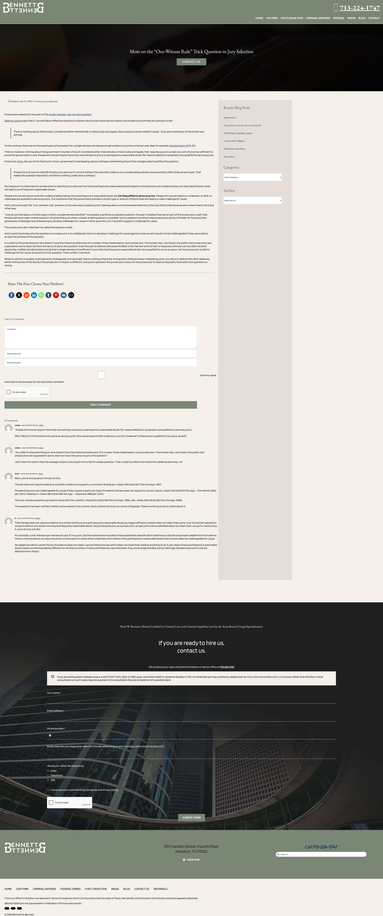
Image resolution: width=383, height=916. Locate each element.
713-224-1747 (360, 7)
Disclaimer (92, 789)
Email (54, 770)
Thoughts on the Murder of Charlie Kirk (242, 125)
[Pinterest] (56, 295)
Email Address (55, 710)
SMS (53, 780)
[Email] (71, 295)
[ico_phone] (25, 843)
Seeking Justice (13, 120)
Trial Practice (40, 101)
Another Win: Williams (234, 141)
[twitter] (19, 908)
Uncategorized (51, 101)
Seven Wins (229, 156)
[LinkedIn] (34, 295)
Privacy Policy (110, 789)
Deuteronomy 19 (179, 145)
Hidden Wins (230, 117)
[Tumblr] (48, 295)
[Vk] (63, 295)
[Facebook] (11, 295)
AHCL (21, 161)
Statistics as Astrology (234, 148)
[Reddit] (26, 295)
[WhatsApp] (41, 295)
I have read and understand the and (84, 789)
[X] (19, 295)
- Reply (41, 425)
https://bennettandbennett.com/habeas (269, 676)
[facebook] (13, 908)
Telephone (56, 775)
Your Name (54, 692)
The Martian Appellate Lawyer (238, 133)
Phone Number (56, 728)
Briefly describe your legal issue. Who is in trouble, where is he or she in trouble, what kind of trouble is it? (106, 746)
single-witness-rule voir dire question (70, 114)
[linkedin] (6, 908)
